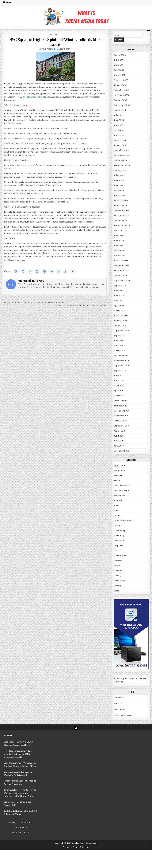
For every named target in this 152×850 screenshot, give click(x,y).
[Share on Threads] (65, 271)
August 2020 (120, 371)
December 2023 (121, 210)
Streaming (119, 571)
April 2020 (119, 391)
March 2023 (119, 255)
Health (117, 516)
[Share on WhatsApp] (37, 271)
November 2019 (121, 416)
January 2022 (120, 320)
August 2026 (120, 55)
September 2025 (122, 105)
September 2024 (122, 165)
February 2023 (121, 260)
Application (119, 465)
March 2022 (119, 311)
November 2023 (121, 215)
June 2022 (119, 295)
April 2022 (119, 305)
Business (56, 34)
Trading (117, 586)
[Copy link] (73, 271)
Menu (9, 2)
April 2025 (119, 130)
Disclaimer (119, 709)
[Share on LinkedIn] (30, 271)
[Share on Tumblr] (58, 271)
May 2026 (118, 65)
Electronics (119, 496)
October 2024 (120, 160)
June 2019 (119, 441)
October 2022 (120, 275)
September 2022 (122, 280)
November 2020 (122, 361)
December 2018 (121, 451)
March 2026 (119, 75)
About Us (118, 704)
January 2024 (120, 205)
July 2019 (118, 436)
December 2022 (121, 265)
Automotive (119, 470)
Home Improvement (123, 521)
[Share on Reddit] (51, 271)
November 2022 (121, 270)
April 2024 (119, 190)
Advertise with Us (122, 715)
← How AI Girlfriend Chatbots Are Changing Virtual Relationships (33, 302)
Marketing (119, 536)
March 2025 (119, 135)
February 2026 (121, 80)
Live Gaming (119, 531)
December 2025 (121, 90)
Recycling (118, 546)
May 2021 (118, 346)
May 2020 (118, 386)
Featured (118, 500)
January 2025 (120, 145)
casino (117, 480)
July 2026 (118, 60)
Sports (117, 566)
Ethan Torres (47, 49)
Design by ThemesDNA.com (76, 847)
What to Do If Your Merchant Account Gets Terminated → (82, 305)
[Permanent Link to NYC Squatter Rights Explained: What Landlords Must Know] (55, 66)
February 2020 (121, 401)
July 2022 (118, 290)
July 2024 (118, 175)
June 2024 (119, 180)
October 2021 (120, 325)
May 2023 (118, 245)
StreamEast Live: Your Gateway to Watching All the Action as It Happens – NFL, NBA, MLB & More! (20, 793)
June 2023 (119, 240)
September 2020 (122, 366)
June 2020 (119, 381)
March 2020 (119, 396)
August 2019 (119, 431)
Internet (118, 525)
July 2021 (118, 340)
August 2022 (120, 285)
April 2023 (119, 250)
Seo (115, 551)
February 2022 (121, 315)
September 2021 (122, 331)
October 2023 (120, 220)
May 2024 (118, 185)
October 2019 (120, 421)
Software (118, 561)
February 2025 (121, 140)
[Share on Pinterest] (44, 271)
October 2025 (120, 100)
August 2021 (119, 336)
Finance (117, 505)
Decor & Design (121, 490)
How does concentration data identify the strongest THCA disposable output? (17, 754)
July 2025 (118, 115)
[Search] (76, 728)
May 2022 (118, 300)
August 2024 (120, 170)
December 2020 (121, 356)
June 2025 (119, 120)
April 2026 (119, 70)
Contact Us (119, 698)
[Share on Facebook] (16, 271)
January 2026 (120, 85)
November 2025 (121, 95)
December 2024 (121, 150)
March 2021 (119, 351)
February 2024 (121, 200)
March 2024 (119, 195)
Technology (119, 581)
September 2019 (122, 426)
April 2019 (119, 446)
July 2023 (118, 235)
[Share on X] (23, 271)
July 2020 (118, 376)
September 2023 (122, 225)
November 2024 (121, 155)
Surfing (117, 576)
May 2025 (118, 125)
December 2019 (121, 411)
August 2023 (120, 230)
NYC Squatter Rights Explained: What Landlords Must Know (55, 42)
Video (116, 591)
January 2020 (120, 406)
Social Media (120, 556)
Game (116, 510)
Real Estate (119, 541)
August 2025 (120, 110)
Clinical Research (122, 485)
